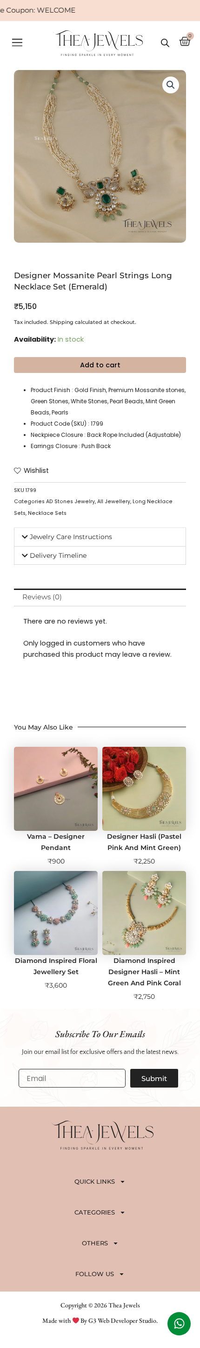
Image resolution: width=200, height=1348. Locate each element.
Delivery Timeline (58, 555)
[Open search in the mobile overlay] (165, 43)
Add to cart (100, 365)
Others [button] (95, 1243)
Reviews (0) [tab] (42, 597)
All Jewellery (113, 501)
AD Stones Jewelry (70, 501)
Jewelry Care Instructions (71, 537)
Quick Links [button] (94, 1181)
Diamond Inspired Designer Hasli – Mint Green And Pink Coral (144, 971)
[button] (17, 43)
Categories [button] (94, 1212)
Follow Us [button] (94, 1274)
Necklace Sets (47, 513)
